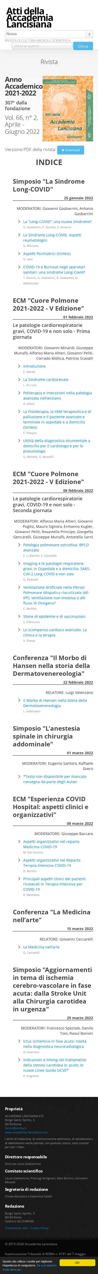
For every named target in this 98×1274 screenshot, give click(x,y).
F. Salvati (29, 372)
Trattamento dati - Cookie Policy (27, 1228)
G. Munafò (46, 457)
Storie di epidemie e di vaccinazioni (54, 616)
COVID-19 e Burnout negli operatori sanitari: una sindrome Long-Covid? (54, 269)
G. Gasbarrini (32, 227)
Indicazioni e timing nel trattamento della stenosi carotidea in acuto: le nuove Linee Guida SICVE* (54, 1065)
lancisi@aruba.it (15, 1128)
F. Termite (49, 227)
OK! (77, 1263)
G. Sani (28, 259)
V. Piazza (29, 641)
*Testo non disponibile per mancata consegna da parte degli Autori (55, 779)
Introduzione (34, 366)
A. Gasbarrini (65, 278)
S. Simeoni (64, 227)
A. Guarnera (31, 1052)
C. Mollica (29, 609)
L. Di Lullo (30, 385)
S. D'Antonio (31, 622)
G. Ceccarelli (31, 952)
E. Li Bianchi (31, 556)
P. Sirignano (31, 1076)
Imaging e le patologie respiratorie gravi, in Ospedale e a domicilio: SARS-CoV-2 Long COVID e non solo (56, 568)
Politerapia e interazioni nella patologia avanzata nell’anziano (57, 395)
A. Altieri (28, 404)
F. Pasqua (29, 433)
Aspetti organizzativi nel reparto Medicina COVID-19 (51, 844)
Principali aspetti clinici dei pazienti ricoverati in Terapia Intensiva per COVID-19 (54, 884)
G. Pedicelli (30, 579)
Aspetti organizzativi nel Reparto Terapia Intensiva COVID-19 (51, 863)
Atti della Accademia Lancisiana (29, 17)
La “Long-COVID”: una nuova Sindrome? (57, 221)
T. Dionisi (29, 278)
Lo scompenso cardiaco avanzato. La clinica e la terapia (55, 632)
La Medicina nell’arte (41, 946)
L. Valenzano (32, 711)
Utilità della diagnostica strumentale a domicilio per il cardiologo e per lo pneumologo (56, 446)
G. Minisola (30, 246)
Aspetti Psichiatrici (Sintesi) (47, 253)
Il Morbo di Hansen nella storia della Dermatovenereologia (55, 703)
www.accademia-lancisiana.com (26, 1132)
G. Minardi (30, 457)
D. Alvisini (30, 871)
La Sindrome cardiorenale (45, 379)
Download (72, 150)
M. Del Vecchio (33, 852)
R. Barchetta (31, 895)
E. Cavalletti (49, 556)
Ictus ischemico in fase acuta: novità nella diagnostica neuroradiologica (55, 1044)
